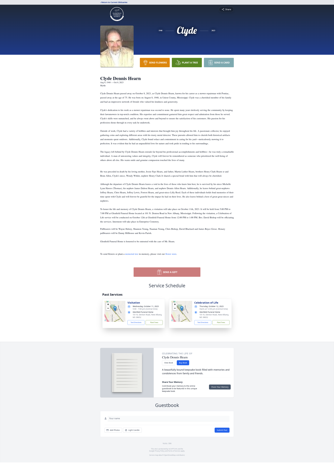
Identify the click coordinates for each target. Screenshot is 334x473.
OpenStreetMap (170, 455)
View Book (168, 362)
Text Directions (136, 322)
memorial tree (131, 253)
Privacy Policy (160, 451)
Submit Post (222, 430)
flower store (170, 253)
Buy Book (183, 362)
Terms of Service (174, 451)
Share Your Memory (219, 387)
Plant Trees (154, 322)
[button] (115, 308)
